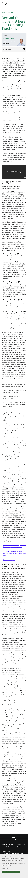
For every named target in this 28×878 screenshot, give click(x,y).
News (3, 844)
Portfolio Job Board (20, 845)
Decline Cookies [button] (16, 871)
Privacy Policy (5, 868)
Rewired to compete (9, 560)
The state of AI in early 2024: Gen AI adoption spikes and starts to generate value (14, 553)
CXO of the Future (9, 845)
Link (3, 34)
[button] (8, 875)
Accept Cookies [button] (6, 871)
